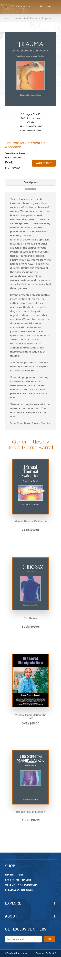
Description (30, 182)
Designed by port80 (46, 953)
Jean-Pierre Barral (15, 153)
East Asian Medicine (18, 879)
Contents (30, 188)
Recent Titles (14, 874)
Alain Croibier (13, 157)
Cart (49, 6)
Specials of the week (19, 890)
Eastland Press (14, 953)
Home (5, 18)
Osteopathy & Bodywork (21, 884)
